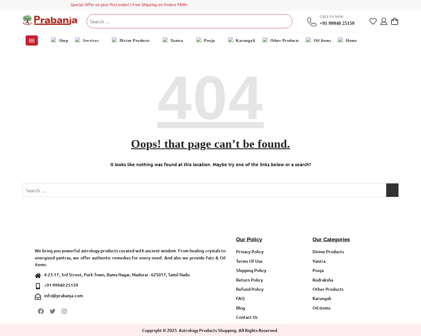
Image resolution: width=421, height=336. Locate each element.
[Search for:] (189, 21)
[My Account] (384, 21)
